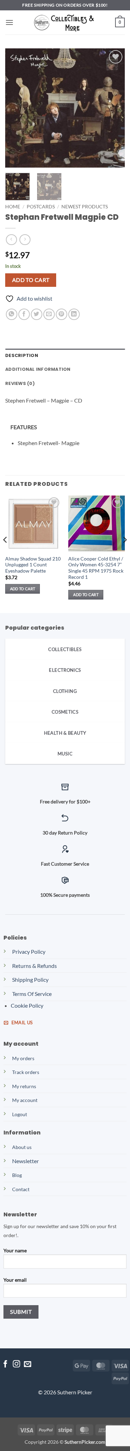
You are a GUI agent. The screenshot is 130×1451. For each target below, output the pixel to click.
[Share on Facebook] (24, 314)
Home (12, 206)
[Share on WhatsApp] (11, 314)
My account (24, 1100)
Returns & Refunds (34, 965)
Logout (19, 1114)
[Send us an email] (27, 1364)
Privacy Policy (28, 951)
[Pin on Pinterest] (61, 314)
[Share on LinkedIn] (74, 314)
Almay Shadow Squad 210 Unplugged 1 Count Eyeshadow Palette (33, 565)
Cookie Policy (27, 1005)
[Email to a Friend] (49, 314)
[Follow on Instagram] (16, 1364)
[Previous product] (24, 239)
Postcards (41, 206)
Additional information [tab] (38, 369)
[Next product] (11, 239)
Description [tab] (21, 355)
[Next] (113, 108)
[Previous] (16, 108)
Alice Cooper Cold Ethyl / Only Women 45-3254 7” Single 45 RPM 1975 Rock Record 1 (95, 568)
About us (22, 1147)
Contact (20, 1189)
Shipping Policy (30, 979)
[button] (9, 22)
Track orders (25, 1072)
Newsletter (25, 1161)
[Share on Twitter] (36, 314)
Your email (15, 1280)
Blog (17, 1175)
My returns (24, 1086)
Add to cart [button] (22, 588)
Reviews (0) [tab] (20, 383)
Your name (15, 1250)
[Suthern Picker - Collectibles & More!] (65, 22)
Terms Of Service (32, 993)
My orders (23, 1058)
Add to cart (31, 280)
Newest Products (84, 206)
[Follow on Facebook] (5, 1364)
